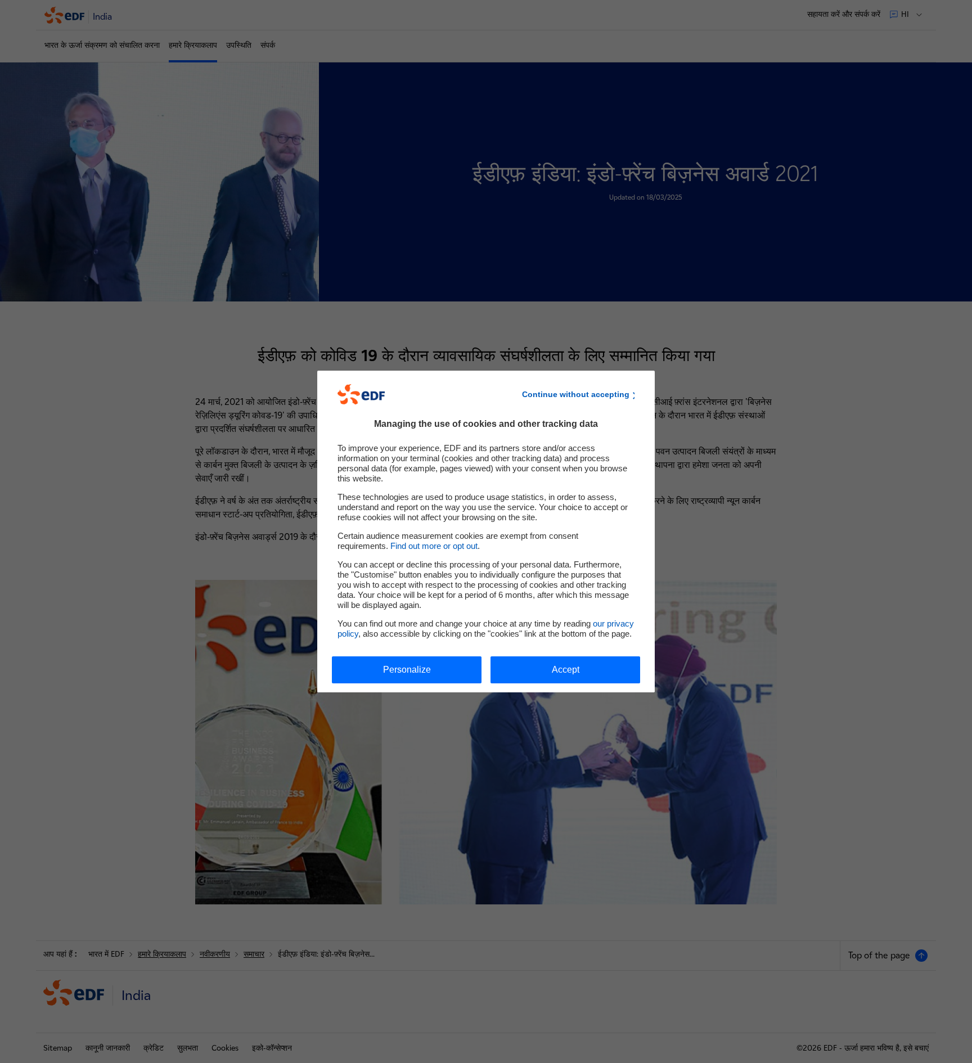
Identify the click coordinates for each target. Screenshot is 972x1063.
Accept (565, 669)
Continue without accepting (575, 394)
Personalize (407, 669)
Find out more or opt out (434, 546)
